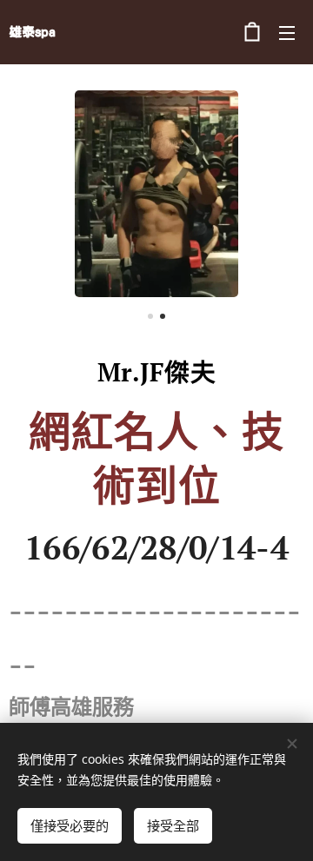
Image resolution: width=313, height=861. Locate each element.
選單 (287, 32)
